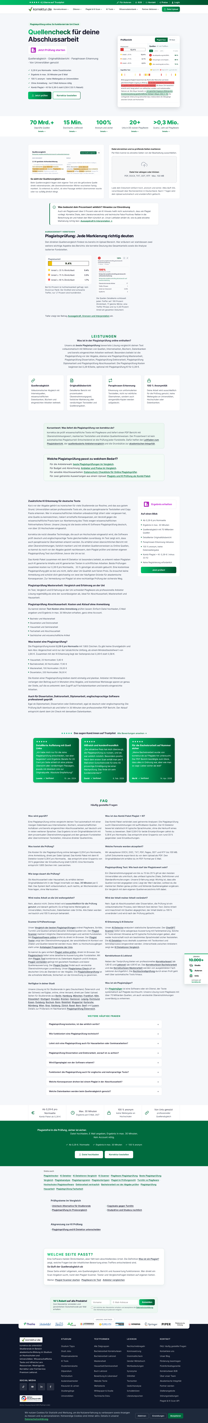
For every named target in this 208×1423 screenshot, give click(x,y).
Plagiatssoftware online (44, 937)
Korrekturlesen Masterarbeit (128, 968)
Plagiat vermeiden (37, 962)
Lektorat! (121, 964)
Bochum (50, 1002)
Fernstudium (66, 1376)
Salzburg (55, 1005)
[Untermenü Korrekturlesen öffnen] (69, 9)
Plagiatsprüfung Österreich (81, 1009)
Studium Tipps (68, 1346)
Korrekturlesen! (164, 961)
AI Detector (118, 927)
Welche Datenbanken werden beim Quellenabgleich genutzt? (80, 1091)
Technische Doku (102, 1396)
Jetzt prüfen (41, 95)
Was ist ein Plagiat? (149, 1259)
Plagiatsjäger (115, 988)
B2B (140, 2)
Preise (164, 2)
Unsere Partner (104, 1319)
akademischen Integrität (142, 443)
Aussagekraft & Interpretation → (96, 221)
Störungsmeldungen (169, 1396)
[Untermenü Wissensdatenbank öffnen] (138, 9)
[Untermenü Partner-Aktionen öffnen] (159, 9)
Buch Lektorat (100, 1371)
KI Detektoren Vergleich (127, 947)
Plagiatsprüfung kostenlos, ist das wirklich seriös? (74, 1024)
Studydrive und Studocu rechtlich (124, 1210)
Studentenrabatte (69, 1366)
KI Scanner (103, 1175)
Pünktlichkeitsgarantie (170, 1366)
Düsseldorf (33, 999)
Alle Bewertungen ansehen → (132, 733)
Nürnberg (33, 1005)
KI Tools (109, 9)
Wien (41, 1005)
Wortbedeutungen (135, 1366)
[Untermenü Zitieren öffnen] (82, 9)
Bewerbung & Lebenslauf (105, 1376)
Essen (31, 1002)
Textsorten (132, 1381)
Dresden (55, 999)
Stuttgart (45, 999)
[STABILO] (134, 1324)
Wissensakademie (69, 1356)
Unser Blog (165, 1356)
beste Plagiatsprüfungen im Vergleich (93, 464)
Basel (72, 1005)
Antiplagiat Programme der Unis (56, 947)
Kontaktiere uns (167, 1351)
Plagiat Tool (39, 958)
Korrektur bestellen (67, 95)
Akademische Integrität (170, 1381)
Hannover (75, 999)
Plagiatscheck (35, 955)
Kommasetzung (134, 1351)
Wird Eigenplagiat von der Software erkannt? (71, 1062)
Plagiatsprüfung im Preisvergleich (69, 1210)
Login (177, 2)
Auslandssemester (69, 1381)
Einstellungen (158, 1416)
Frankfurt (88, 996)
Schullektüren (133, 1391)
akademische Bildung (30, 1352)
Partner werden (167, 1386)
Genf (84, 1005)
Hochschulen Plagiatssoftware (59, 1184)
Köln (96, 996)
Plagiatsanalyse (62, 1180)
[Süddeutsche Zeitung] (180, 1324)
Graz (47, 1005)
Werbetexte (99, 1386)
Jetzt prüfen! (158, 570)
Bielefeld (66, 1002)
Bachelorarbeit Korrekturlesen (107, 1351)
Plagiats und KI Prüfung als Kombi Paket (128, 476)
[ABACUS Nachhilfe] (59, 1324)
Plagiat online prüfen (65, 952)
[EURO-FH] (105, 1324)
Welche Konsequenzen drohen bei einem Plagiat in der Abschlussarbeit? (85, 1081)
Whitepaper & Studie (103, 1391)
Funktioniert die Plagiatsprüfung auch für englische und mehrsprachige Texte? (89, 1072)
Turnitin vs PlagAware (148, 1180)
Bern (78, 1005)
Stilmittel (131, 1376)
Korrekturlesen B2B (168, 1371)
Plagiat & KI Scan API (169, 1401)
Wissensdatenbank (127, 9)
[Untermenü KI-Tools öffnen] (115, 9)
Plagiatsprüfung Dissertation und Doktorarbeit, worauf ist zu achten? (84, 1053)
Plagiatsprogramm (81, 1180)
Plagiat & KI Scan (93, 9)
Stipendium (66, 1371)
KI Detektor (65, 1175)
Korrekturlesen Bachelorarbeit (161, 964)
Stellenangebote (167, 1391)
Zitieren (76, 9)
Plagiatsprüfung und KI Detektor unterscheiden (76, 1229)
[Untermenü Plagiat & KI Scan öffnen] (102, 9)
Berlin (58, 996)
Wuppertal (77, 1002)
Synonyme (132, 1371)
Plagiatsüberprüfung (88, 972)
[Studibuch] (87, 1324)
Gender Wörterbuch (136, 1361)
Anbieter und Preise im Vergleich (98, 468)
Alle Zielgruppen (101, 1346)
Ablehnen (142, 1416)
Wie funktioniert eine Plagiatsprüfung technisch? (74, 1033)
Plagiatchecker (51, 1175)
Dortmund (94, 999)
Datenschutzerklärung (144, 1307)
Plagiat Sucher (60, 965)
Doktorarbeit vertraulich (87, 1184)
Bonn (57, 1002)
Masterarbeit (100, 1361)
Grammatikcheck (135, 1356)
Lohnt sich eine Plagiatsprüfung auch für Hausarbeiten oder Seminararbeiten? (88, 1043)
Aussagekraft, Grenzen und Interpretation (89, 316)
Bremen (65, 999)
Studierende (26, 1348)
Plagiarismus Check (78, 968)
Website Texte (100, 1381)
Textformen (101, 1339)
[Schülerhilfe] (45, 1324)
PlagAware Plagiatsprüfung (124, 1175)
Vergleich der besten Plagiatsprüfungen (55, 927)
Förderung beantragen (170, 1361)
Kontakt (152, 2)
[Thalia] (29, 1324)
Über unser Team (168, 1376)
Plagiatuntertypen (101, 1180)
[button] (149, 71)
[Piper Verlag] (166, 1324)
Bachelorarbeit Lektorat (105, 1356)
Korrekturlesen (60, 9)
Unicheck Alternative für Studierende (71, 1206)
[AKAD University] (71, 1324)
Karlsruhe (89, 1002)
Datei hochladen (90, 1154)
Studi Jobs (66, 1351)
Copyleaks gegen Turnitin (120, 1206)
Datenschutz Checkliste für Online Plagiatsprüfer (110, 472)
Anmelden (147, 1302)
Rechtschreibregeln (136, 1346)
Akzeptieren (175, 1416)
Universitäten (67, 1396)
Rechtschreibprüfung (144, 971)
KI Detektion (115, 940)
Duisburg (40, 1002)
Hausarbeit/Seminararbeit (106, 1366)
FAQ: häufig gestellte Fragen (173, 1346)
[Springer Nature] (151, 1324)
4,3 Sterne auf (52, 2)
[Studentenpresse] (119, 1324)
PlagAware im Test (91, 1280)
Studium (48, 1352)
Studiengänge (67, 1391)
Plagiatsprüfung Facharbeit (69, 1189)
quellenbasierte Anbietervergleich (86, 443)
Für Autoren (125, 2)
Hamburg (67, 996)
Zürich (64, 1005)
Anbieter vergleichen (114, 1280)
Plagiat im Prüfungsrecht (123, 1180)
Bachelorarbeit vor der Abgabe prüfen (120, 1184)
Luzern (95, 1005)
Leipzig (84, 999)
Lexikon (132, 1339)
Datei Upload (172, 9)
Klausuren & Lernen (70, 1386)
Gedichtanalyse (134, 1386)
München (77, 996)
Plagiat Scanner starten (67, 1280)
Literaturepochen (135, 1396)
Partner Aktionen (149, 9)
